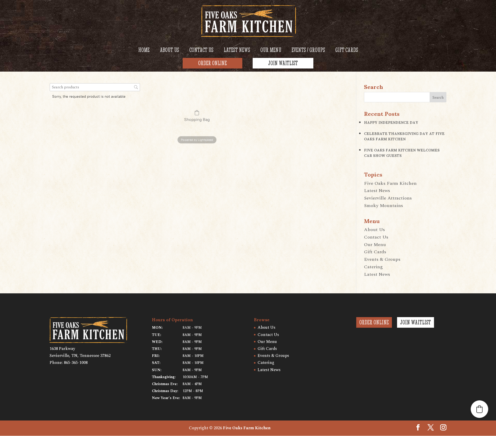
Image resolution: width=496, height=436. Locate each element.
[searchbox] (95, 87)
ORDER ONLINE (374, 322)
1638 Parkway (62, 349)
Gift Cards (375, 251)
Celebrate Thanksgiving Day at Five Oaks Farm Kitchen (404, 136)
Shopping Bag (197, 119)
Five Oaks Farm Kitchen (390, 183)
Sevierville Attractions (388, 198)
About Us (374, 229)
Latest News (377, 190)
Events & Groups (382, 259)
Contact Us (376, 237)
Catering (373, 266)
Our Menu (375, 244)
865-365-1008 (76, 362)
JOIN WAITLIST (415, 322)
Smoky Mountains (383, 205)
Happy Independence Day (392, 122)
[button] (479, 409)
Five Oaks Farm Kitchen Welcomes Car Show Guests (402, 152)
